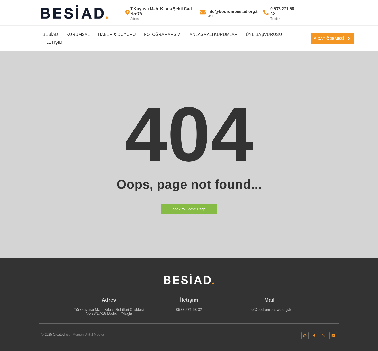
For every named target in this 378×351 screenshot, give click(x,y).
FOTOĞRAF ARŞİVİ (162, 34)
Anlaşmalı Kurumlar (214, 34)
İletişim (53, 42)
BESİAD (50, 34)
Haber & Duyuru (117, 34)
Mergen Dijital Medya (88, 334)
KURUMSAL (78, 34)
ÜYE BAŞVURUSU (264, 34)
